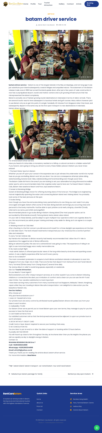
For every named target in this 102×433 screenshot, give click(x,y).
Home (25, 4)
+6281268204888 (20, 345)
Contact (70, 4)
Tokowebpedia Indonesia (54, 422)
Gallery (61, 4)
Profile (33, 4)
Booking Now (90, 4)
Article (78, 4)
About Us (40, 403)
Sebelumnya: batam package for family (26, 374)
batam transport (31, 366)
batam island (19, 366)
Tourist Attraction (48, 4)
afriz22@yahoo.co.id (23, 350)
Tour (40, 4)
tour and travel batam (62, 366)
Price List (40, 406)
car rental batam (45, 366)
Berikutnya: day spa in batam (79, 374)
